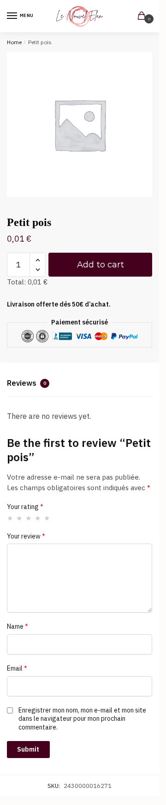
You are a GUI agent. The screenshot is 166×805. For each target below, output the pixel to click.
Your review (26, 536)
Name (17, 626)
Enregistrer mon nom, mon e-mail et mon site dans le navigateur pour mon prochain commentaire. (82, 718)
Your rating (25, 507)
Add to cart (100, 265)
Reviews (26, 383)
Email (17, 668)
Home (14, 42)
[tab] (79, 384)
